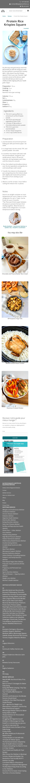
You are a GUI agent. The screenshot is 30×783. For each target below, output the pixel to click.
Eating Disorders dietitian (10, 522)
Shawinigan (6, 619)
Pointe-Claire (6, 605)
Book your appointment (16, 10)
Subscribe (15, 437)
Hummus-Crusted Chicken (15, 408)
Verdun (4, 623)
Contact (4, 490)
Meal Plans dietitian (8, 549)
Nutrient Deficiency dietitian (11, 553)
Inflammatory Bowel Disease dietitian (14, 541)
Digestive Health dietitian (10, 518)
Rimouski (13, 607)
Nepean (24, 633)
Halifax (12, 649)
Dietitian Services (6, 493)
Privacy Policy (5, 505)
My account (25, 6)
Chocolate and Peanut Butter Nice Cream (15, 274)
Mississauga (17, 633)
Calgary (4, 643)
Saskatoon (10, 668)
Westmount (18, 623)
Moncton (18, 655)
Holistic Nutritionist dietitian (11, 539)
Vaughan (11, 637)
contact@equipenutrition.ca (20, 4)
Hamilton (5, 631)
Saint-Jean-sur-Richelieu (16, 613)
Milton (11, 633)
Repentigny (6, 607)
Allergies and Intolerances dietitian (13, 510)
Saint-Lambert (6, 615)
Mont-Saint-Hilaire (17, 601)
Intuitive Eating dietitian (9, 543)
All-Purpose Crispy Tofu (15, 318)
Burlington (12, 629)
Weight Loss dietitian (9, 578)
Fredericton (11, 655)
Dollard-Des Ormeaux (9, 594)
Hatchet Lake (19, 649)
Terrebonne (22, 619)
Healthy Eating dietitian (9, 535)
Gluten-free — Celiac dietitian (11, 530)
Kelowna (5, 662)
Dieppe (4, 655)
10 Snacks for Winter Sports (11, 740)
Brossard (5, 592)
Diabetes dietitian (8, 516)
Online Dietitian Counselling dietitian (13, 555)
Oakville (4, 635)
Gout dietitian (6, 532)
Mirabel (22, 598)
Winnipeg (5, 674)
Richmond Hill (17, 635)
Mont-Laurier (6, 601)
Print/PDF (26, 28)
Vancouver (16, 662)
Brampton (5, 629)
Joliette (16, 596)
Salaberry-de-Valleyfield (16, 617)
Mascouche (16, 598)
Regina (4, 668)
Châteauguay (13, 592)
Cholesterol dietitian (8, 512)
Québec (18, 605)
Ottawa (10, 635)
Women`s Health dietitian (10, 580)
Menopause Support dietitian (11, 551)
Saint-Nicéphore (17, 615)
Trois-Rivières (6, 621)
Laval (20, 596)
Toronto (24, 635)
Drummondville (21, 594)
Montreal (5, 603)
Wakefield (11, 623)
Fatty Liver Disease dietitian (11, 524)
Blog (3, 500)
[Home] (3, 11)
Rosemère (19, 607)
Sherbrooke (14, 619)
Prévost (13, 605)
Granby (11, 596)
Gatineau (5, 596)
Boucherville (20, 590)
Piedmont (22, 603)
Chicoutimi (21, 592)
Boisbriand (11, 590)
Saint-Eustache (16, 611)
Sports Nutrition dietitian (10, 572)
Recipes (10, 16)
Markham (18, 631)
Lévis (24, 596)
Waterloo (17, 637)
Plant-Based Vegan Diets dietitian (12, 562)
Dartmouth (6, 649)
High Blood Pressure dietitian (11, 537)
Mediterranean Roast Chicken (15, 363)
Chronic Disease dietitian (10, 514)
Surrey (10, 662)
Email (3, 431)
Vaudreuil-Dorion (17, 621)
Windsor (23, 637)
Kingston (11, 631)
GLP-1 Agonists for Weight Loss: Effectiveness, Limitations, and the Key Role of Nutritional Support (14, 706)
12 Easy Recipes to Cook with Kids (13, 738)
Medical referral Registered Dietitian (11, 488)
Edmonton (11, 643)
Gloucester (20, 629)
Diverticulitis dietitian (9, 520)
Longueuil (9, 598)
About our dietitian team (8, 495)
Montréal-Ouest (14, 603)
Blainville (5, 590)
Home (4, 16)
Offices (4, 498)
